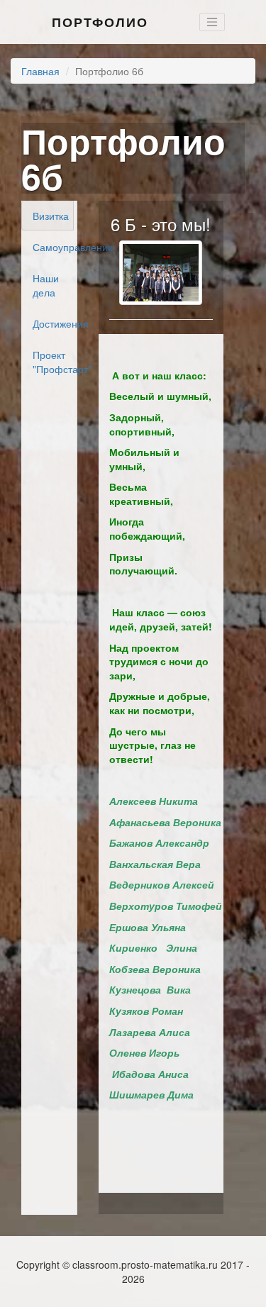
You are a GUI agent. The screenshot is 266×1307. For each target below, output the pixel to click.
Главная (40, 71)
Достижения (53, 323)
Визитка (51, 215)
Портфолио (100, 22)
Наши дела (46, 285)
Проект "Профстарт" (53, 361)
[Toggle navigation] (212, 22)
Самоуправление (53, 247)
